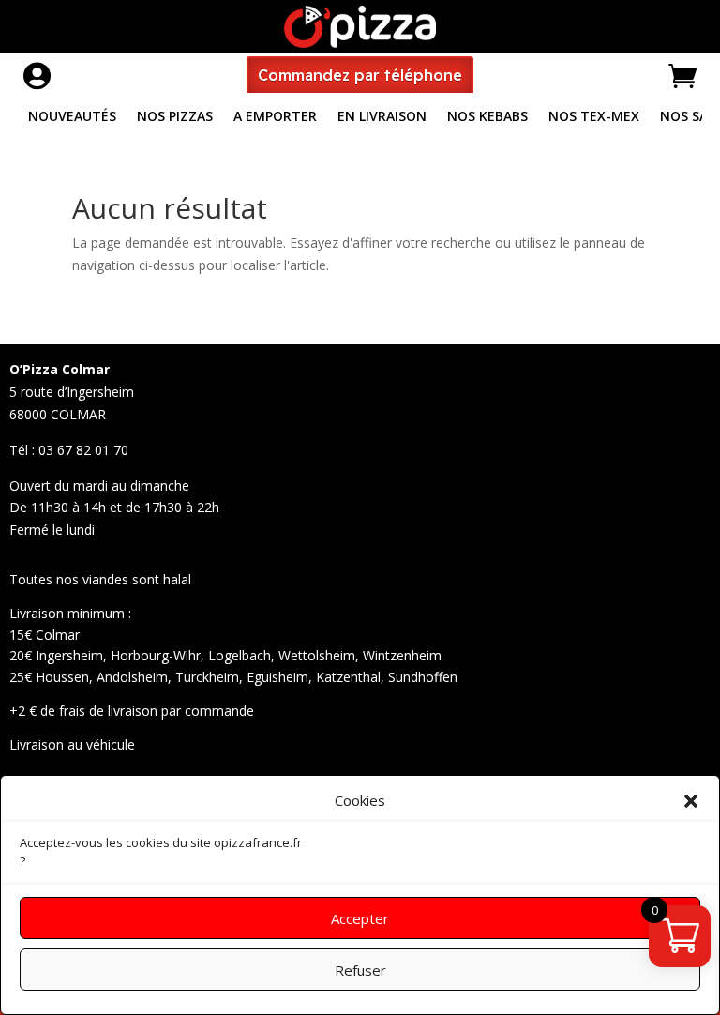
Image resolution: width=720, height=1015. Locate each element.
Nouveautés (72, 117)
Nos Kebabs (487, 117)
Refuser (360, 970)
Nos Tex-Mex (593, 117)
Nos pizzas (175, 117)
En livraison (382, 117)
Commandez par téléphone (360, 75)
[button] (691, 801)
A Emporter (275, 117)
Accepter (360, 918)
